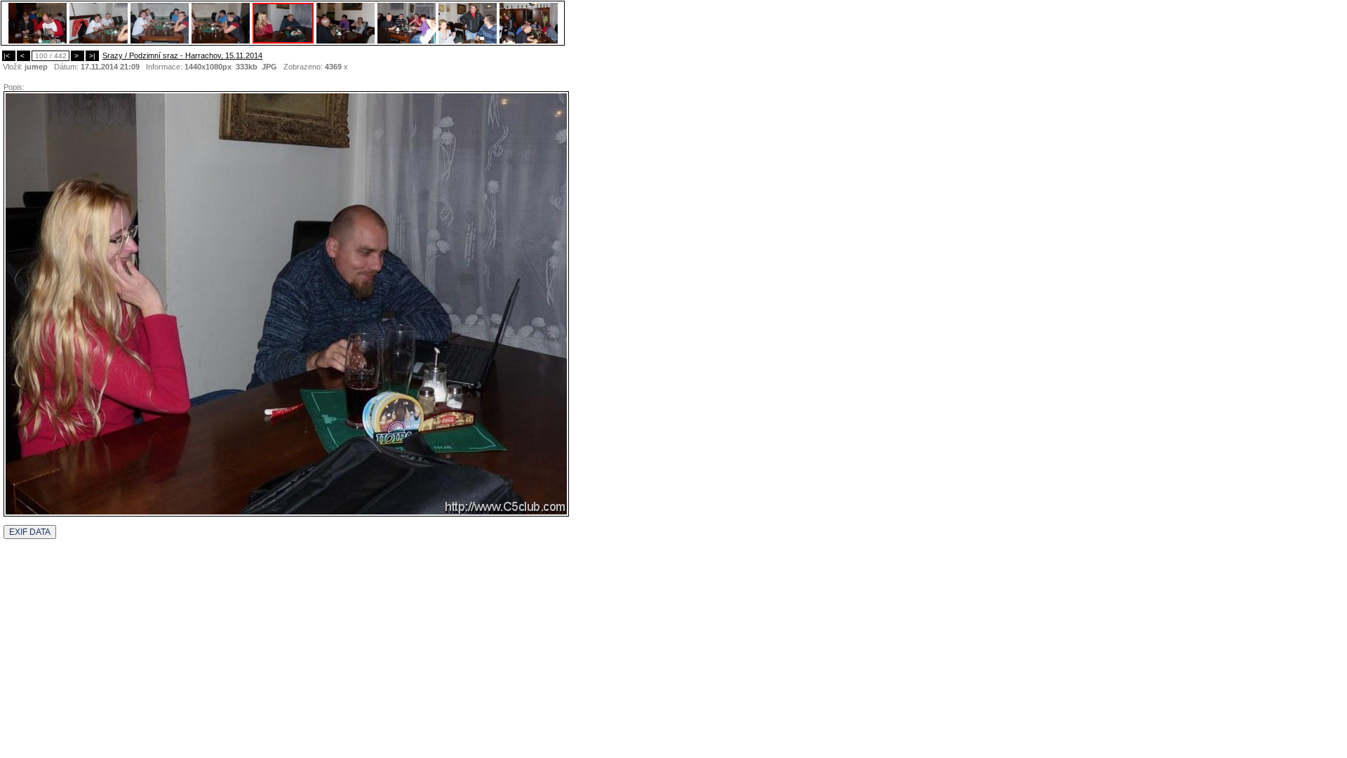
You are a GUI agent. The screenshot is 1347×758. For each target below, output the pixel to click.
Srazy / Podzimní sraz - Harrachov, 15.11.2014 (182, 55)
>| (92, 56)
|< (9, 56)
